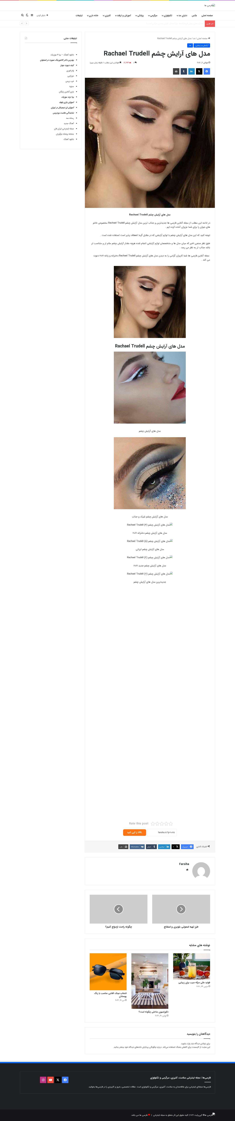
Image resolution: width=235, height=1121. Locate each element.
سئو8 (71, 86)
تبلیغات (79, 15)
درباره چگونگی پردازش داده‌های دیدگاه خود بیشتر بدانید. (137, 1047)
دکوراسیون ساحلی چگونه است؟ (153, 1012)
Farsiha (184, 864)
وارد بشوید (185, 1043)
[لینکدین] (191, 71)
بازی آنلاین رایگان (66, 91)
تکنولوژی (168, 15)
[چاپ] (176, 71)
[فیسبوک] (207, 71)
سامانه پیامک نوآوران (65, 134)
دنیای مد (183, 15)
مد (194, 38)
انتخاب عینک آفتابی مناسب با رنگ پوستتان (110, 995)
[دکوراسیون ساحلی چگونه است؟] (149, 981)
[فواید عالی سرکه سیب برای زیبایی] (191, 966)
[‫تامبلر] (184, 71)
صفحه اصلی (207, 15)
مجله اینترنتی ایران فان (64, 128)
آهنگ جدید (69, 123)
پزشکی (140, 15)
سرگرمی (153, 15)
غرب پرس (70, 81)
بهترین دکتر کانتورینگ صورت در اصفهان (57, 60)
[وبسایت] (187, 870)
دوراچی (70, 76)
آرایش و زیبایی (201, 45)
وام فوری (70, 70)
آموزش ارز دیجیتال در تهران (62, 107)
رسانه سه (70, 118)
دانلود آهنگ (69, 139)
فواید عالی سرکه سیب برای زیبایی (194, 982)
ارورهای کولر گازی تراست (192, 23)
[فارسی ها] (209, 5)
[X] (199, 71)
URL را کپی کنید (134, 832)
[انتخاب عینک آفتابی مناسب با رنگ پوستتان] (108, 971)
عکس (194, 15)
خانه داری (93, 15)
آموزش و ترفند (124, 15)
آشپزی (108, 15)
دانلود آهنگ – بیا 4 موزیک (62, 54)
